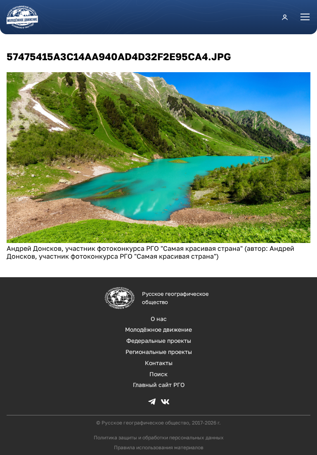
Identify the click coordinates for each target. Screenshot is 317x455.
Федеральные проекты (158, 340)
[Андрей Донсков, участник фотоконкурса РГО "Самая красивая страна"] (158, 240)
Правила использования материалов (158, 447)
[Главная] (26, 17)
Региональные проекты (158, 351)
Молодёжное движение (158, 329)
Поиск (158, 373)
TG (151, 401)
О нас (159, 318)
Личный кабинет (285, 17)
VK (165, 401)
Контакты (159, 362)
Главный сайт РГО (159, 384)
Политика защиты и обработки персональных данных (159, 437)
